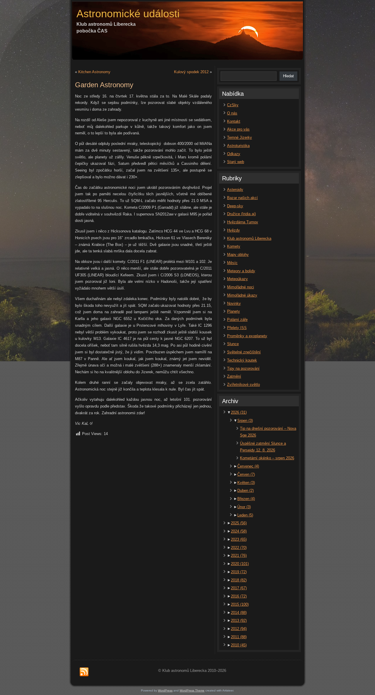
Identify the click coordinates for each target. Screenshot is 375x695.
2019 (239, 572)
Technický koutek (242, 360)
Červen (246, 474)
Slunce (233, 344)
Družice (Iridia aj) (241, 214)
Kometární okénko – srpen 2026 (267, 458)
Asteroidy (235, 189)
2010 (239, 645)
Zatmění (234, 376)
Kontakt (233, 121)
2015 (240, 604)
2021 (239, 555)
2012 (239, 628)
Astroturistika (238, 145)
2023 (239, 539)
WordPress (165, 690)
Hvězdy (233, 230)
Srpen (245, 420)
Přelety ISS (237, 328)
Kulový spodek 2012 (191, 72)
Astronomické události (128, 14)
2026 (239, 412)
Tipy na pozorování (243, 368)
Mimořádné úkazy (242, 295)
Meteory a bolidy (241, 271)
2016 (239, 596)
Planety (233, 311)
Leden (245, 515)
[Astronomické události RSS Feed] (84, 672)
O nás (232, 113)
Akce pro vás (238, 129)
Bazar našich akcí (242, 198)
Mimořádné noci (240, 287)
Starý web (235, 162)
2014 (239, 612)
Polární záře (237, 319)
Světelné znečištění (244, 352)
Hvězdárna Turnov (242, 222)
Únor (244, 507)
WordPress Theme (192, 690)
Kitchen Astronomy (94, 72)
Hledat (288, 76)
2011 (239, 637)
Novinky (234, 303)
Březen (246, 499)
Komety (233, 246)
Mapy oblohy (238, 254)
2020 (240, 564)
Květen (246, 482)
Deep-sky (235, 206)
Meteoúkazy (237, 279)
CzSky (232, 105)
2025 (239, 523)
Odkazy (233, 154)
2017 (239, 588)
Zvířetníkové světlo (243, 384)
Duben (245, 490)
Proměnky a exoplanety (247, 336)
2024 (239, 531)
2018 (239, 580)
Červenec (248, 466)
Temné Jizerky (239, 137)
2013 (239, 620)
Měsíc (232, 263)
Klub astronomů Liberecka (249, 238)
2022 (239, 547)
